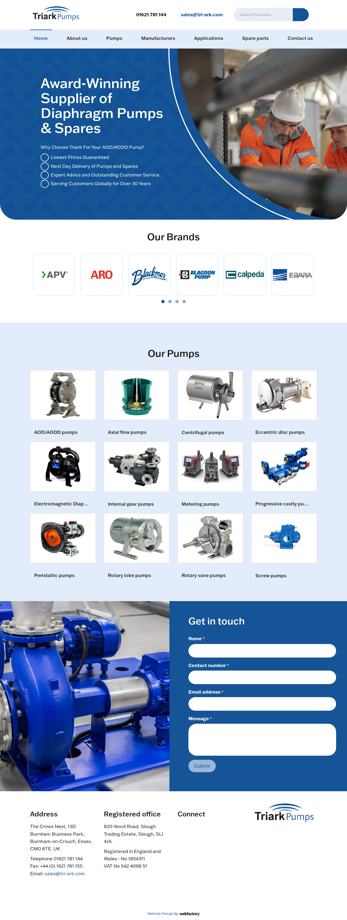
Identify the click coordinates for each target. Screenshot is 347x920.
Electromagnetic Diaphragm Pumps (62, 504)
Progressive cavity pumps (283, 504)
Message (200, 718)
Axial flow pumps (127, 432)
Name (196, 638)
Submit (202, 766)
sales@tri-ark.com (202, 14)
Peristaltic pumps (54, 575)
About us (77, 38)
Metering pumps (200, 504)
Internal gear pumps (131, 504)
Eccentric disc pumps (280, 432)
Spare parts (255, 38)
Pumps (114, 38)
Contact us (300, 38)
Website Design (160, 913)
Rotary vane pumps (204, 575)
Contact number (208, 665)
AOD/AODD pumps (56, 432)
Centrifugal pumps (203, 432)
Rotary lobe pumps (129, 575)
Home (41, 38)
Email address (205, 692)
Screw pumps (270, 575)
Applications (208, 38)
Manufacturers (158, 38)
